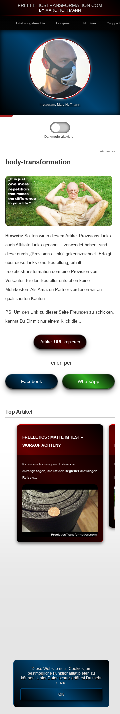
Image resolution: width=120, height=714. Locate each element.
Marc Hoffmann (68, 104)
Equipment (64, 23)
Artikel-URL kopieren (60, 341)
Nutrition (89, 23)
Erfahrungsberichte (30, 23)
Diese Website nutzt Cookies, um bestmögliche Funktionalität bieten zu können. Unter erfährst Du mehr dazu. (61, 681)
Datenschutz (59, 678)
